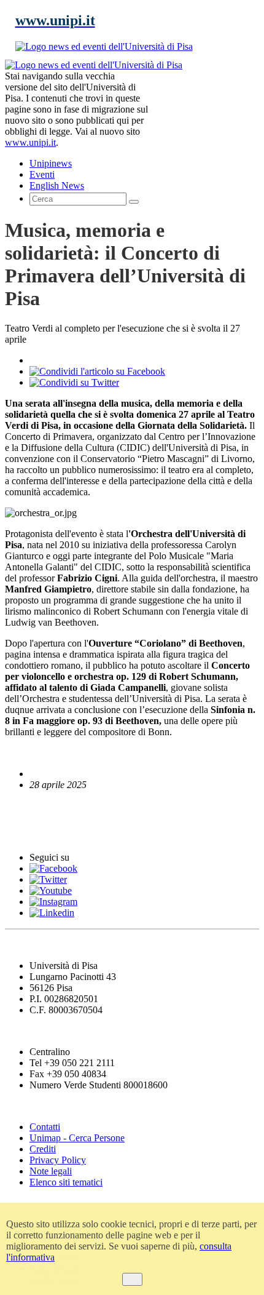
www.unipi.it (30, 142)
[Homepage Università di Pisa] (204, 101)
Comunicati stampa (54, 833)
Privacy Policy (57, 1160)
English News (38, 808)
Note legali (50, 1171)
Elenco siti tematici (66, 1182)
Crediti (42, 1149)
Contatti (44, 1127)
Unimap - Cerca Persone (77, 1138)
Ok (132, 1279)
